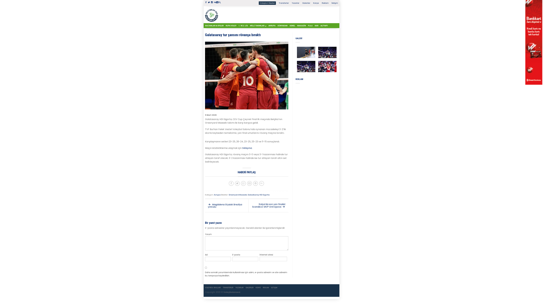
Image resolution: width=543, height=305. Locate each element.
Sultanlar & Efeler (214, 26)
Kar (316, 26)
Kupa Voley (231, 26)
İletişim (335, 3)
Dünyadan (282, 26)
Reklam (325, 3)
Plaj (310, 26)
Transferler (284, 3)
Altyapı (324, 26)
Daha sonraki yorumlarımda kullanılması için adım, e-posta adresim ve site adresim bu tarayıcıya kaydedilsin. (246, 274)
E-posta (236, 254)
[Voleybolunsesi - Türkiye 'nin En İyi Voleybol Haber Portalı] (212, 15)
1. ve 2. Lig (243, 26)
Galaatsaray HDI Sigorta (259, 195)
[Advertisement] (278, 14)
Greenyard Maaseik (238, 195)
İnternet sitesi (266, 254)
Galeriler (306, 3)
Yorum (208, 234)
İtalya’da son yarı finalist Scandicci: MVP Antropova (268, 205)
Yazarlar (295, 3)
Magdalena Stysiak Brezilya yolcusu (225, 205)
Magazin (301, 26)
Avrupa (271, 26)
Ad (206, 254)
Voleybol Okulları (267, 3)
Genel (292, 26)
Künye (316, 3)
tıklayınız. (247, 148)
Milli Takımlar (257, 26)
